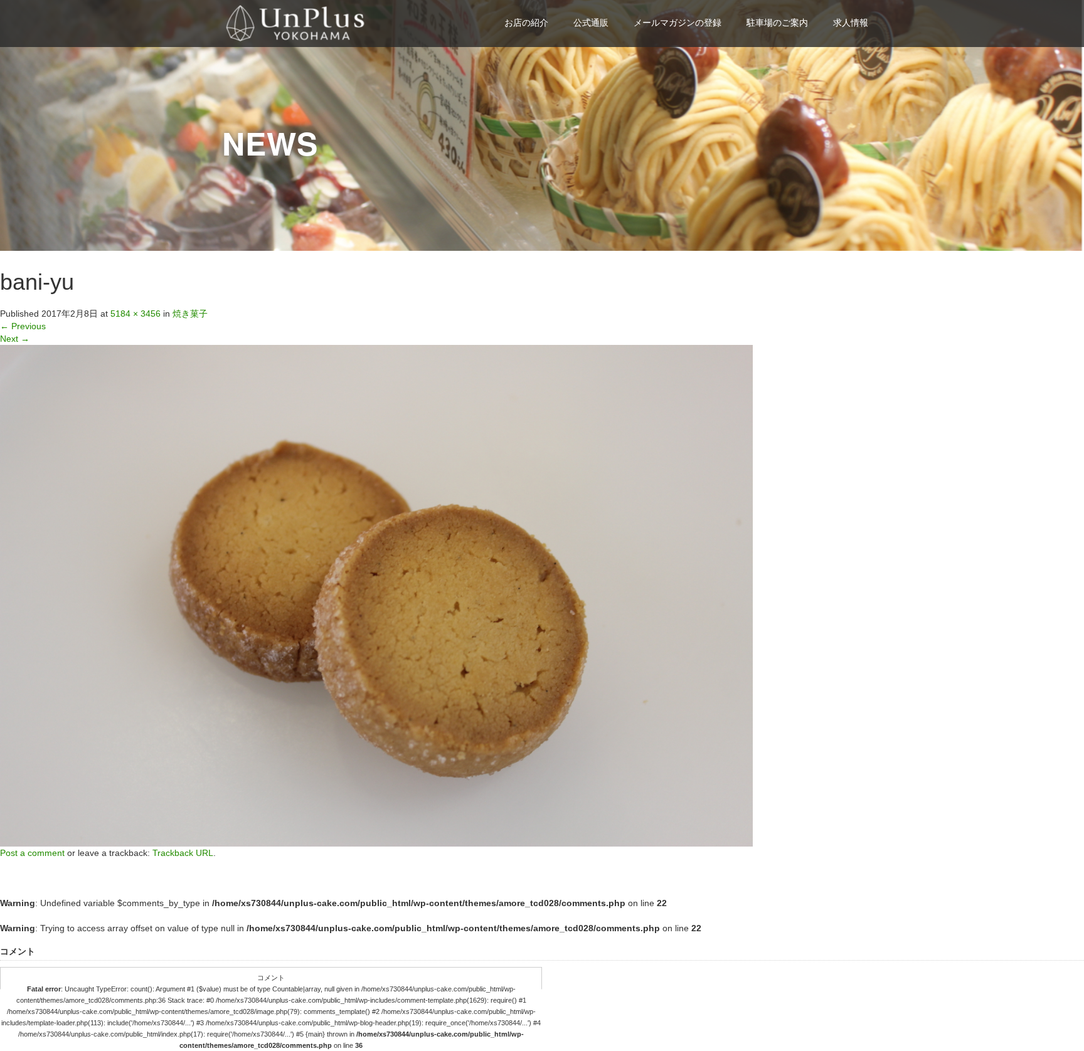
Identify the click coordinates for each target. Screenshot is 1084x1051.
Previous (23, 326)
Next (14, 339)
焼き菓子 (190, 314)
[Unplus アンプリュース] (296, 21)
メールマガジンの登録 (677, 23)
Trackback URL (182, 853)
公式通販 (590, 23)
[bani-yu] (376, 595)
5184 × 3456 (135, 314)
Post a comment (32, 853)
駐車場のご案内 (777, 23)
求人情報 (850, 23)
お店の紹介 (526, 23)
